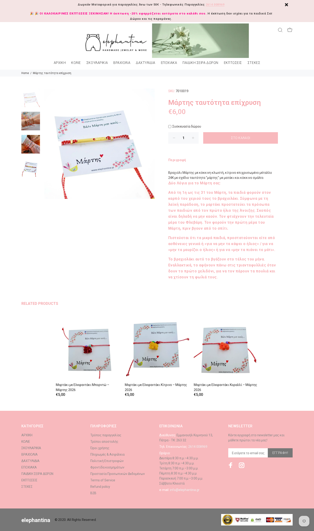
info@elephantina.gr (185, 490)
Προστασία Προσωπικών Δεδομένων (117, 474)
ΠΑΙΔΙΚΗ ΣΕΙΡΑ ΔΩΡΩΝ (200, 63)
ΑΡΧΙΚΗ (60, 63)
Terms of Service (102, 480)
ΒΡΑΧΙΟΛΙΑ (121, 63)
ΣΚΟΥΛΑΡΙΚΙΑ (97, 63)
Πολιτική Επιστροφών (107, 461)
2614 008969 (215, 4)
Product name (38, 512)
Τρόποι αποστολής (104, 441)
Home (25, 73)
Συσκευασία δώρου (186, 126)
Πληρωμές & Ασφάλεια (107, 454)
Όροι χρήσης (99, 448)
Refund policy (100, 486)
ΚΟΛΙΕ (76, 63)
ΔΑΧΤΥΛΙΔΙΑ (145, 63)
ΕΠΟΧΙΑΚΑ (169, 63)
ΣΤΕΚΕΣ (254, 63)
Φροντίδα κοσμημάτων (107, 467)
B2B (93, 493)
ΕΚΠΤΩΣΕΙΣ (233, 63)
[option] (30, 100)
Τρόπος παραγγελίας (105, 435)
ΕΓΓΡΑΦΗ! (280, 453)
